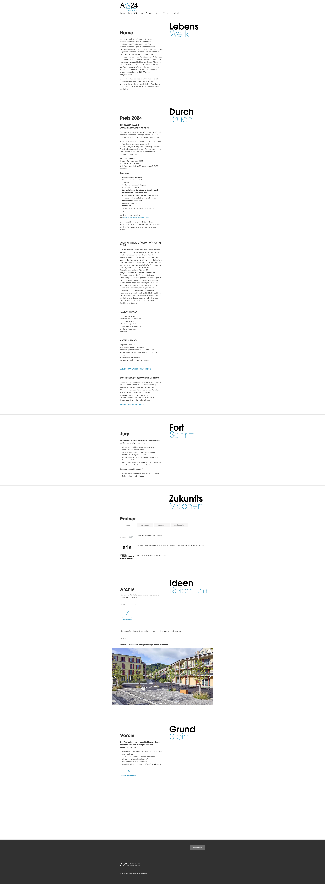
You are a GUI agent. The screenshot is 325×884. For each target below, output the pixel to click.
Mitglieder (145, 525)
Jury (141, 13)
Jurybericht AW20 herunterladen (127, 618)
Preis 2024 (132, 13)
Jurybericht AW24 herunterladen (135, 369)
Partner (149, 13)
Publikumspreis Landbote (132, 404)
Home (122, 13)
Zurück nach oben (197, 847)
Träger (128, 525)
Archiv (158, 13)
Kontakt (175, 13)
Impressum (123, 875)
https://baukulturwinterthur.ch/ (136, 218)
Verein (166, 13)
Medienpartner (179, 525)
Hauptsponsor (162, 525)
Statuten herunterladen (128, 775)
